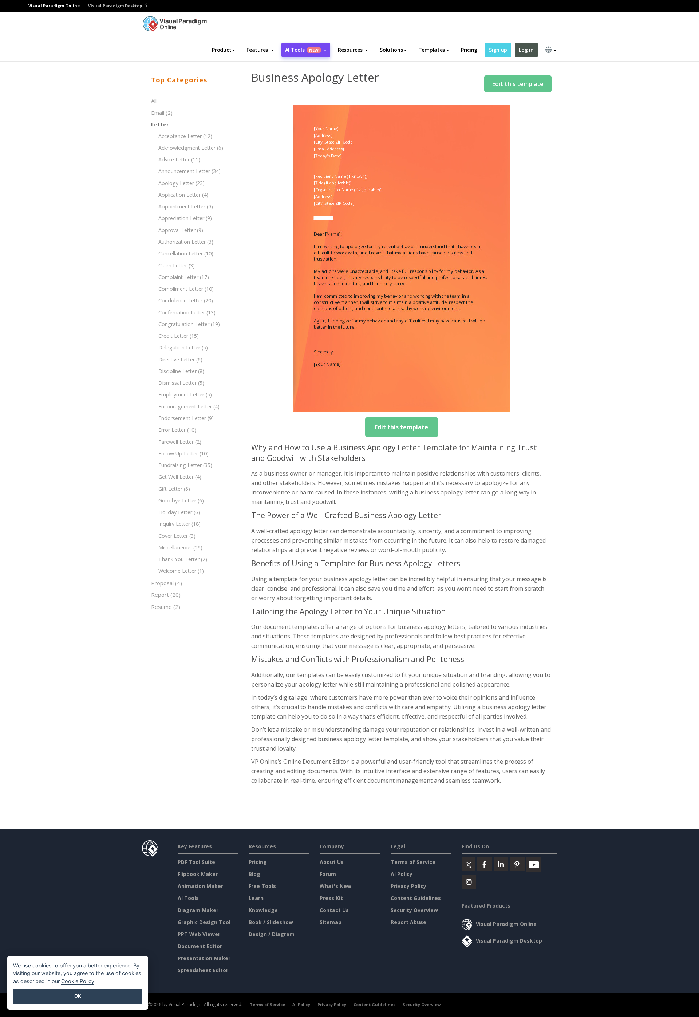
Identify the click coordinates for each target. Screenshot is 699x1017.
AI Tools (188, 898)
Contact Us (334, 910)
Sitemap (330, 922)
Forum (328, 874)
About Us (332, 861)
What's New (335, 886)
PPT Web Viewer (199, 934)
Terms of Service (413, 861)
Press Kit (331, 898)
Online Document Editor (316, 762)
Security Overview (414, 910)
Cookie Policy (77, 981)
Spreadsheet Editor (203, 970)
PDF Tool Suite (196, 861)
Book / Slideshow (271, 922)
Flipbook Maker (198, 874)
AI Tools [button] (302, 49)
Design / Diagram (272, 934)
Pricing (469, 49)
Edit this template (518, 84)
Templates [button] (431, 49)
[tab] (193, 80)
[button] (260, 50)
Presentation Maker (204, 958)
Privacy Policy (408, 886)
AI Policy (401, 874)
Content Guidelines (416, 898)
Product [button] (221, 49)
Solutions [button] (391, 49)
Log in (526, 49)
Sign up (498, 49)
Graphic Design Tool (204, 922)
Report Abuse (408, 922)
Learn (256, 898)
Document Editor (200, 946)
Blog (254, 874)
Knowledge (263, 910)
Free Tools (262, 886)
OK (77, 996)
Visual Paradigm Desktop (115, 5)
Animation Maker (200, 886)
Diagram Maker (198, 910)
